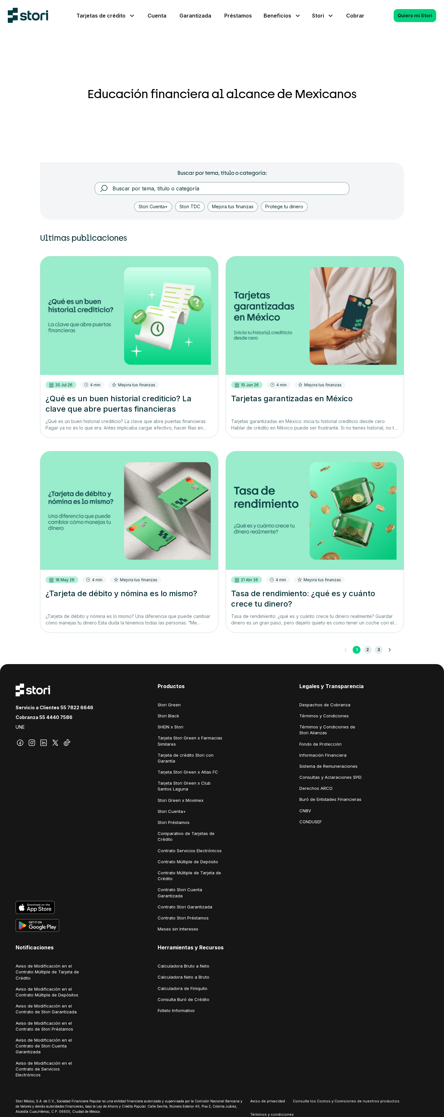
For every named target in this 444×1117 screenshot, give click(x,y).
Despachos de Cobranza (324, 704)
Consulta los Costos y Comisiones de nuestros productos (346, 1101)
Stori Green (169, 704)
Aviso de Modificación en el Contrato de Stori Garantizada (46, 1008)
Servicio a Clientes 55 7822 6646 (54, 707)
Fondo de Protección (320, 744)
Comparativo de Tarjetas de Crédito (186, 836)
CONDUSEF (310, 821)
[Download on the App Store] (80, 907)
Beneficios (277, 15)
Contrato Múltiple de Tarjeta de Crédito (189, 875)
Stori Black (168, 715)
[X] (55, 742)
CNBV (305, 810)
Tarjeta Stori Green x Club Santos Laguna (184, 785)
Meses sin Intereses (178, 928)
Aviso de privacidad (267, 1101)
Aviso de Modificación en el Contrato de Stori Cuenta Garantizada (44, 1045)
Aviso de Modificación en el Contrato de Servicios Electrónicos (44, 1068)
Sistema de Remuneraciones (328, 766)
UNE (20, 727)
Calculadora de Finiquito (182, 988)
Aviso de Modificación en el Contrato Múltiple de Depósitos (47, 991)
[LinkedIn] (43, 742)
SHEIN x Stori (170, 726)
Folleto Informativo (176, 1010)
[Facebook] (20, 742)
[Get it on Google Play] (80, 925)
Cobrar (355, 15)
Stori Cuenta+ (172, 811)
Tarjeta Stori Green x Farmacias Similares (190, 740)
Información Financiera (322, 755)
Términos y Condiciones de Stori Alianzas (327, 729)
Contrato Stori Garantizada (185, 906)
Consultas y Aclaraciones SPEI (330, 777)
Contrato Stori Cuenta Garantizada (180, 892)
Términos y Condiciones (324, 715)
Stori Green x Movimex (180, 800)
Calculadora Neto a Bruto (183, 977)
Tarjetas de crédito (100, 15)
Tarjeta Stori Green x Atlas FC (188, 772)
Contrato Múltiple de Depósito (188, 861)
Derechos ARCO (316, 788)
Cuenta (157, 15)
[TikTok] (67, 742)
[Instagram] (31, 742)
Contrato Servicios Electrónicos (190, 850)
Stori (318, 15)
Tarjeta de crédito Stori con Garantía (186, 758)
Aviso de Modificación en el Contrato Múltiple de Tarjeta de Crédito (47, 971)
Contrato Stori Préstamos (183, 917)
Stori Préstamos (173, 822)
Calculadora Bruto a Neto (183, 966)
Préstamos (238, 15)
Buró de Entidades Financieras (330, 799)
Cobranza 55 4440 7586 (44, 717)
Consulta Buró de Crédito (183, 999)
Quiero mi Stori (415, 15)
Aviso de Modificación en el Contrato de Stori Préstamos (44, 1026)
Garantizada (195, 15)
